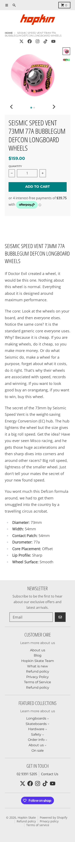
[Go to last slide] (12, 106)
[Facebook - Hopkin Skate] (29, 41)
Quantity (15, 166)
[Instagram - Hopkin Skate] (37, 41)
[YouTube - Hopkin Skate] (53, 41)
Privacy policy (49, 821)
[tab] (31, 107)
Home (9, 32)
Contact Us (49, 774)
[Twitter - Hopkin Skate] (22, 41)
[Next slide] (53, 106)
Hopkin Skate (27, 817)
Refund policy (26, 821)
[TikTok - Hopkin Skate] (45, 41)
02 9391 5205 (27, 774)
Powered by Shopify (53, 817)
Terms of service (37, 825)
